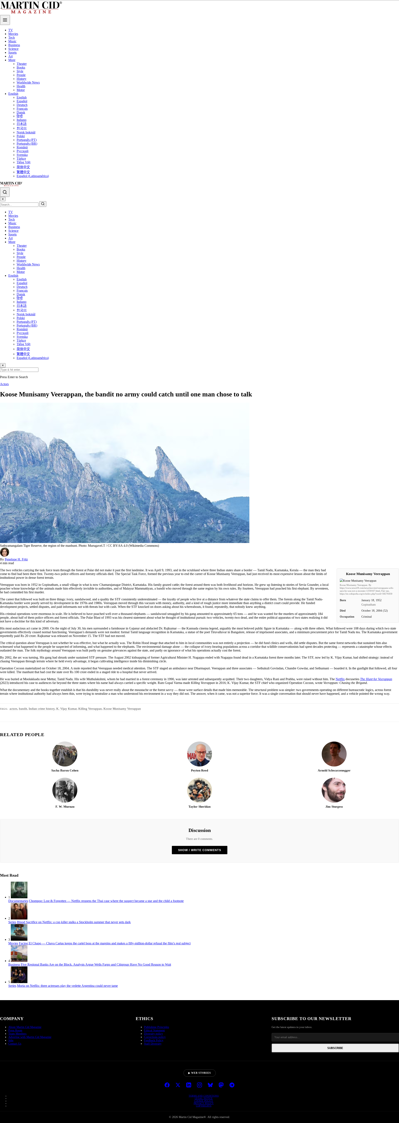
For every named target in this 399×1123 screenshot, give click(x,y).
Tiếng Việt (23, 162)
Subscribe (335, 1048)
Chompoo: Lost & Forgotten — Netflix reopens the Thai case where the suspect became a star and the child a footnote (106, 901)
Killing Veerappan (90, 708)
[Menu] (5, 20)
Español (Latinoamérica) (33, 176)
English (13, 93)
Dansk (21, 112)
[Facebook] (167, 1085)
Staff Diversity (152, 1043)
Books (21, 67)
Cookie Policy (203, 1101)
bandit (23, 708)
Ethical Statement (154, 1030)
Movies (13, 34)
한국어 (22, 128)
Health (21, 86)
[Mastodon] (221, 1085)
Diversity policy (153, 1033)
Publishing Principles (156, 1027)
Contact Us (14, 1043)
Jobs (10, 1040)
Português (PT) (27, 140)
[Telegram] (231, 1085)
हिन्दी (20, 116)
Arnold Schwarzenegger (334, 770)
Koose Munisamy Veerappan (122, 708)
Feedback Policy (153, 1040)
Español (22, 101)
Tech (11, 37)
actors (13, 708)
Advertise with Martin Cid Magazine (29, 1037)
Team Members (17, 1033)
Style (20, 71)
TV (10, 30)
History (21, 78)
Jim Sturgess (334, 806)
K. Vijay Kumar (66, 708)
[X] (177, 1085)
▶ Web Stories (199, 1072)
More (11, 60)
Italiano (21, 120)
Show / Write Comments (199, 850)
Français (22, 108)
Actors (4, 384)
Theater (22, 63)
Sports (12, 52)
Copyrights (203, 1105)
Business (14, 45)
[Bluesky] (210, 1085)
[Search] (5, 192)
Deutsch (22, 105)
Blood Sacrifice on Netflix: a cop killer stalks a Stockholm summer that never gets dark (74, 922)
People (21, 75)
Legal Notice (204, 1098)
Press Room (15, 1030)
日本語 (22, 124)
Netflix (340, 679)
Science (13, 49)
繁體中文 (23, 172)
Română (22, 147)
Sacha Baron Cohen (64, 770)
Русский (22, 151)
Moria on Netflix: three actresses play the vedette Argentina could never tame (67, 985)
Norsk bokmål (26, 132)
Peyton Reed (199, 770)
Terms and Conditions (204, 1096)
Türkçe (21, 158)
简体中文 (23, 167)
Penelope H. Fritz (16, 559)
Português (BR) (27, 143)
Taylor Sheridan (199, 806)
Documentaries (18, 901)
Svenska (22, 155)
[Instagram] (199, 1085)
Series (12, 922)
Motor (21, 90)
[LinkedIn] (188, 1085)
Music (12, 41)
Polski (21, 136)
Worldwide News (28, 82)
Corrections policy (155, 1037)
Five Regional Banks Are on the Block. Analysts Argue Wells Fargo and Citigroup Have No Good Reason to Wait (96, 964)
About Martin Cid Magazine (24, 1027)
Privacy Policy (204, 1103)
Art (10, 56)
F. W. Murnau (64, 806)
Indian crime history (42, 708)
